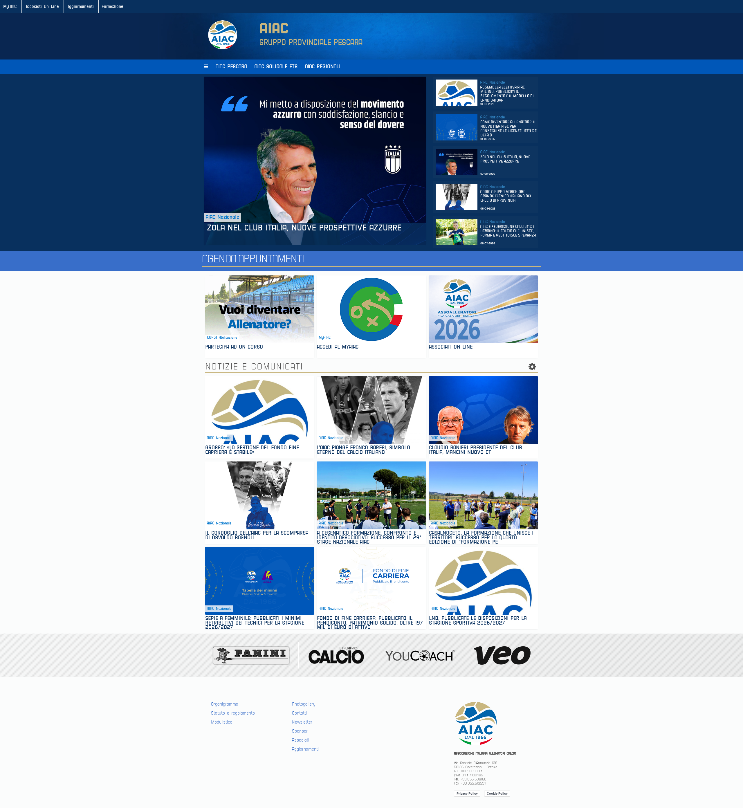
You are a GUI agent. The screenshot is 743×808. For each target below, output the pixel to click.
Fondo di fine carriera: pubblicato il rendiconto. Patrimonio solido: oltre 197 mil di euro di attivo (370, 622)
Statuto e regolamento (233, 713)
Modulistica (221, 722)
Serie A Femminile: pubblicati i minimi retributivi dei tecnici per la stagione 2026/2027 (254, 622)
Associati (300, 740)
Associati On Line (42, 6)
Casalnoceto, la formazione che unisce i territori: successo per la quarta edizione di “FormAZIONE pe (481, 537)
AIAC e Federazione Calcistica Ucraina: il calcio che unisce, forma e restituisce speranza (508, 231)
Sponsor (300, 731)
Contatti (299, 713)
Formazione (112, 6)
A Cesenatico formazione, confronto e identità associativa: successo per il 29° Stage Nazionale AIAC (369, 537)
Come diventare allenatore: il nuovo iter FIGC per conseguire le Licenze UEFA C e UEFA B (508, 129)
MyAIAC (10, 6)
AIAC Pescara (231, 66)
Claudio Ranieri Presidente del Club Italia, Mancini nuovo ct (475, 451)
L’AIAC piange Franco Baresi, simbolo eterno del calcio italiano (363, 451)
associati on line (451, 347)
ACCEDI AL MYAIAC (337, 347)
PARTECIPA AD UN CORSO (234, 347)
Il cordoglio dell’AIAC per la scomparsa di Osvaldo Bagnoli (256, 536)
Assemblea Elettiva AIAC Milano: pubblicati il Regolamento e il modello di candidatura (507, 94)
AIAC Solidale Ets (276, 66)
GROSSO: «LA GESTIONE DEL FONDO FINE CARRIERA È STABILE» (252, 451)
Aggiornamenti (80, 6)
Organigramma (224, 704)
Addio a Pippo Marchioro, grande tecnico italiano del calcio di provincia (506, 196)
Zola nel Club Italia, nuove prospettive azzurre (305, 228)
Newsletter (302, 722)
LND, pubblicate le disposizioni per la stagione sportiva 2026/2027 (477, 621)
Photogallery (303, 704)
